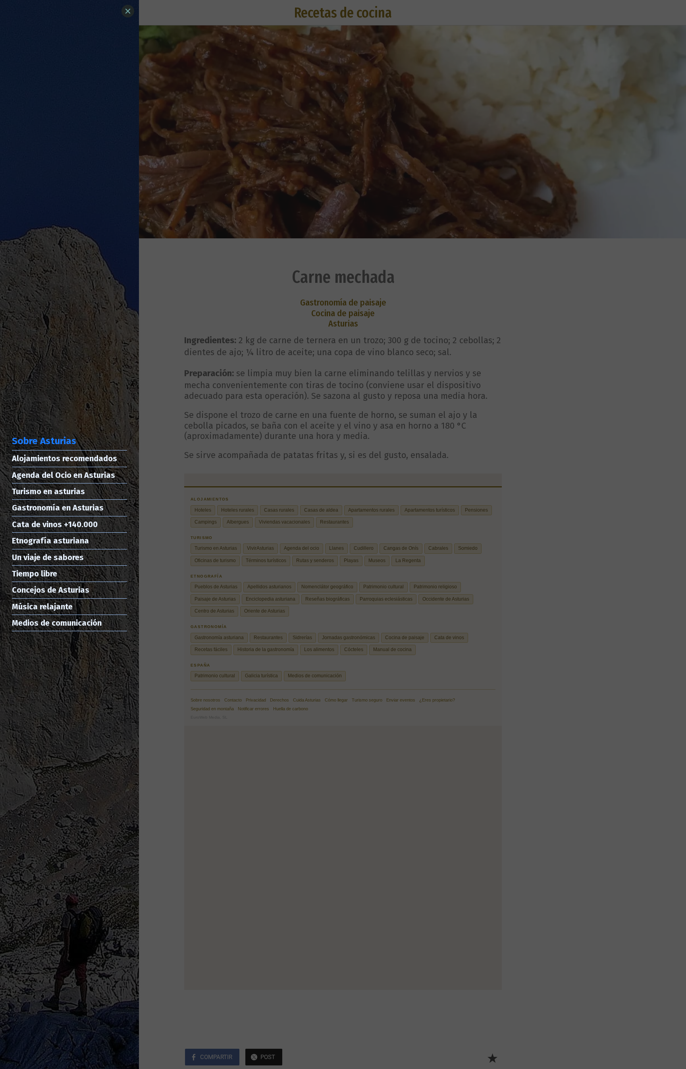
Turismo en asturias (48, 491)
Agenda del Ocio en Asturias (63, 475)
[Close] (127, 11)
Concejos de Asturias (50, 590)
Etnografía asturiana (50, 540)
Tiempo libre (34, 573)
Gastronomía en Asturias (58, 507)
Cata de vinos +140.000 (55, 524)
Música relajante (42, 606)
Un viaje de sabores (48, 557)
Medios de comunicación (57, 623)
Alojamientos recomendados (64, 458)
